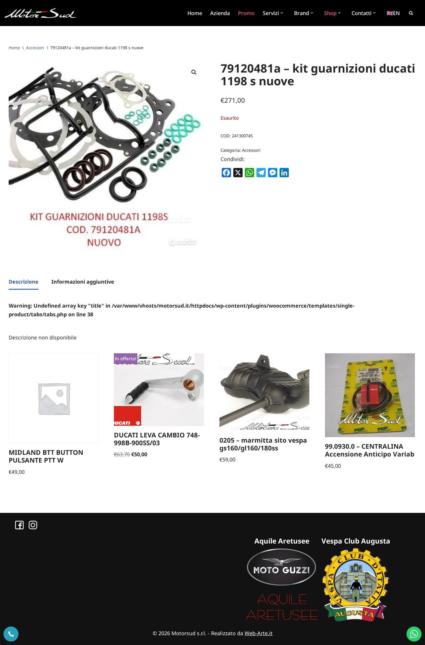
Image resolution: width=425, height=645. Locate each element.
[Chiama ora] (11, 634)
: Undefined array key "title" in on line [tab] (181, 310)
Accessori (35, 47)
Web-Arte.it (259, 633)
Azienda (220, 13)
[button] (282, 13)
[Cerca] (411, 13)
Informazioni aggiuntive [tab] (82, 281)
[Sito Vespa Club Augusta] (356, 619)
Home (194, 13)
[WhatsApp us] (414, 634)
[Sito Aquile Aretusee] (282, 619)
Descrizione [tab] (23, 281)
